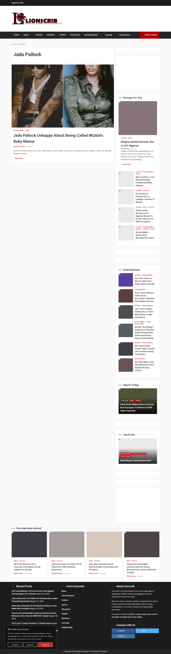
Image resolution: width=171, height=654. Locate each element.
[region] (30, 637)
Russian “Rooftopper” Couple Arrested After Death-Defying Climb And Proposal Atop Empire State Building (126, 330)
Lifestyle (146, 229)
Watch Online (151, 35)
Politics (39, 35)
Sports (63, 35)
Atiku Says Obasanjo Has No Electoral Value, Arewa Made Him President (104, 544)
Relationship (139, 323)
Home (16, 35)
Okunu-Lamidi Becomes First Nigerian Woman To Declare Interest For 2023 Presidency (126, 214)
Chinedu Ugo (125, 148)
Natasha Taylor (18, 573)
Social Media (125, 456)
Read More (19, 158)
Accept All (45, 645)
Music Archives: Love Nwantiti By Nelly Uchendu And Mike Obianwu (126, 179)
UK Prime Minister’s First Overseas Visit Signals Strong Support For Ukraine (29, 544)
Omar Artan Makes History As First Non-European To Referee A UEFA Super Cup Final (137, 407)
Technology (124, 35)
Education (75, 35)
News (26, 35)
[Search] (136, 35)
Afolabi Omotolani (19, 146)
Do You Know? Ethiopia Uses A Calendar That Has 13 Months (126, 196)
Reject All (30, 645)
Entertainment (91, 35)
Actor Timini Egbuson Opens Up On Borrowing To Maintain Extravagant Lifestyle (126, 296)
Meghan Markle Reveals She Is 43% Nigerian (138, 118)
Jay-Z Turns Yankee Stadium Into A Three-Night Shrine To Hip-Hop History (126, 312)
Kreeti (93, 651)
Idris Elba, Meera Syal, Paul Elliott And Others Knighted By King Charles (126, 365)
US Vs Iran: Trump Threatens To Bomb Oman (31, 623)
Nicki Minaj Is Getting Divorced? (135, 460)
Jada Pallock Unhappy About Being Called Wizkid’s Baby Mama (63, 96)
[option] (137, 402)
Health (64, 614)
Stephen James (94, 573)
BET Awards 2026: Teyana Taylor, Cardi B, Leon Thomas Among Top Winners (126, 349)
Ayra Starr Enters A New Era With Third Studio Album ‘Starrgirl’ (126, 280)
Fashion (139, 229)
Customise (15, 645)
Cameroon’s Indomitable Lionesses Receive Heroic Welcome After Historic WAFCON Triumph (141, 544)
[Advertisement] (138, 73)
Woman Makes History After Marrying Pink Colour (126, 232)
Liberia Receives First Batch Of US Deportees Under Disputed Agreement (66, 544)
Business (51, 35)
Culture (108, 35)
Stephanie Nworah (57, 573)
